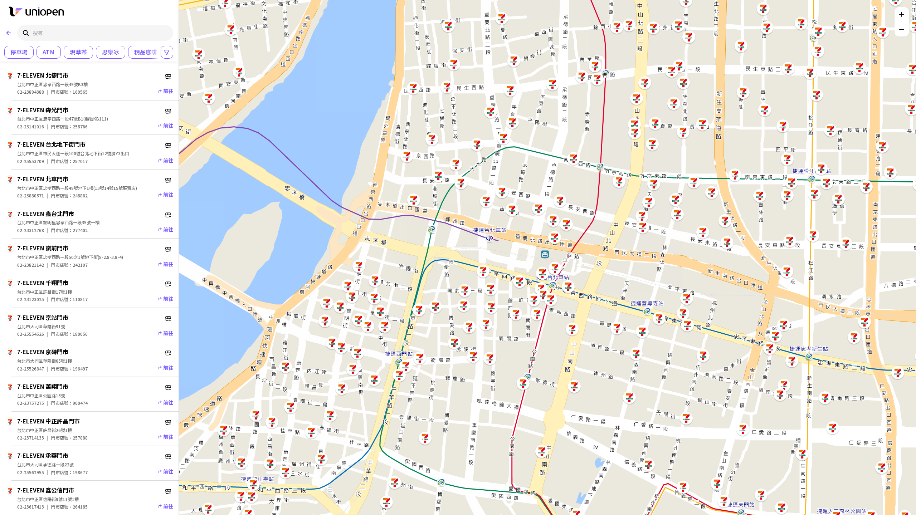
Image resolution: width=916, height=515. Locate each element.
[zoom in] (902, 14)
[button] (882, 467)
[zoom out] (902, 29)
